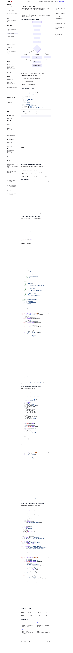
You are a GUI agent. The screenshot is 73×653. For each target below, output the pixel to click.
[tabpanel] (36, 131)
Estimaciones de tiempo (58, 34)
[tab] (22, 116)
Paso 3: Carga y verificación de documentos (59, 17)
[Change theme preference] (65, 1)
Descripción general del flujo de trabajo (60, 9)
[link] (28, 624)
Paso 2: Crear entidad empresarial (60, 14)
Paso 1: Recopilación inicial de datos (60, 10)
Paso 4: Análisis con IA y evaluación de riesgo (60, 22)
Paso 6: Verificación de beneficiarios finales (60, 25)
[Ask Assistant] (49, 91)
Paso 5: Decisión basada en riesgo (60, 23)
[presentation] (36, 197)
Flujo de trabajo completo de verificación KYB (59, 6)
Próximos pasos (57, 35)
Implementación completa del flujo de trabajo (60, 32)
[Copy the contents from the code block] (48, 91)
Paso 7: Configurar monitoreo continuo (59, 28)
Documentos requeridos (59, 18)
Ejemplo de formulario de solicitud (60, 13)
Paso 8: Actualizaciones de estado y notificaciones (60, 30)
